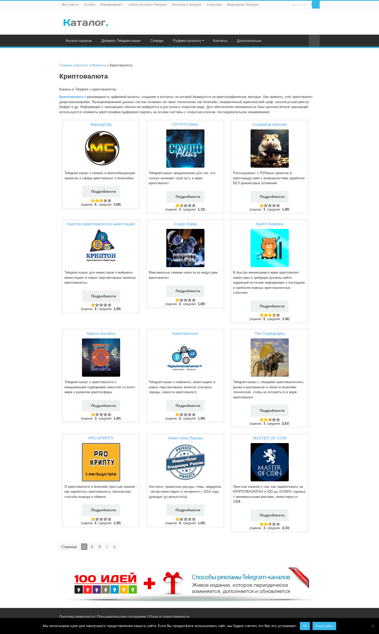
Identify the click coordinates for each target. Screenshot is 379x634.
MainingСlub (100, 124)
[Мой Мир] (313, 616)
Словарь (157, 41)
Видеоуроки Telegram (243, 4)
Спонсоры (214, 4)
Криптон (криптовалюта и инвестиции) (101, 224)
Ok (305, 626)
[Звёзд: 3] (101, 200)
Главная (65, 65)
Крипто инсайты (101, 333)
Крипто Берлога (269, 224)
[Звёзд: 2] (97, 200)
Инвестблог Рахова (185, 438)
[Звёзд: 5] (109, 200)
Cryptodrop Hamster (269, 124)
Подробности (103, 191)
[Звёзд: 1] (93, 200)
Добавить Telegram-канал (121, 41)
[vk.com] (302, 616)
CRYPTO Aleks (185, 124)
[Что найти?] (316, 5)
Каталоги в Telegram (187, 4)
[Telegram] (308, 616)
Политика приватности (76, 616)
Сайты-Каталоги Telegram (148, 4)
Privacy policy (324, 626)
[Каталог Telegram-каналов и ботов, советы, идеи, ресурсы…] (85, 21)
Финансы (99, 65)
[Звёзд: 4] (105, 200)
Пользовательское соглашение (121, 616)
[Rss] (298, 616)
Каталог (82, 65)
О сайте (89, 4)
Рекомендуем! (111, 4)
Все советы (70, 4)
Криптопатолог (185, 333)
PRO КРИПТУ (100, 438)
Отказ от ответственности (169, 616)
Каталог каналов (79, 41)
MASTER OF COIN (269, 438)
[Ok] (372, 626)
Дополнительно (249, 41)
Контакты (220, 41)
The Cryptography (269, 333)
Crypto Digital (185, 224)
